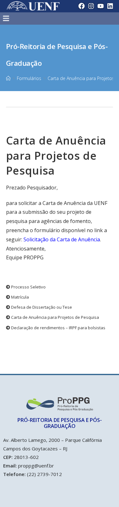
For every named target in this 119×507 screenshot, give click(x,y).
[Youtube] (100, 6)
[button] (46, 18)
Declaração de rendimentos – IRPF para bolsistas (57, 328)
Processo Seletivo (28, 287)
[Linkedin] (110, 6)
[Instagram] (91, 6)
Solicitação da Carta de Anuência (61, 239)
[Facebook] (81, 6)
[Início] (8, 78)
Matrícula (19, 297)
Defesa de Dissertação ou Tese (41, 307)
